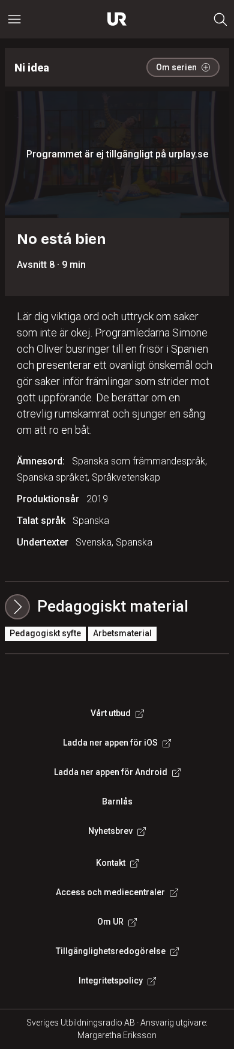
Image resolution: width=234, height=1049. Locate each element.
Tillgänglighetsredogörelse (111, 951)
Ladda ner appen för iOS (110, 742)
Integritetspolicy (111, 980)
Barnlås (117, 801)
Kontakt (110, 863)
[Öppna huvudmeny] (14, 19)
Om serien (176, 67)
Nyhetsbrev (110, 831)
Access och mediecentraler (110, 892)
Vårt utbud (111, 713)
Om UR (110, 921)
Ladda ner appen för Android (110, 772)
